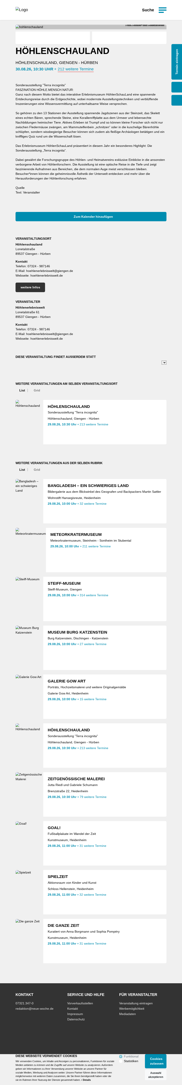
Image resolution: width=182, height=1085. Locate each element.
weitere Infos (30, 287)
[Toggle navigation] (162, 10)
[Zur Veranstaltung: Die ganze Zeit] (29, 941)
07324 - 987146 (39, 266)
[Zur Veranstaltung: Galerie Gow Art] (29, 696)
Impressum (75, 1013)
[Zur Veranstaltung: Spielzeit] (29, 892)
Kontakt (72, 1008)
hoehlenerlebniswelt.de (46, 275)
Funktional (131, 1056)
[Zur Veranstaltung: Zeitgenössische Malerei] (29, 794)
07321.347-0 (25, 1003)
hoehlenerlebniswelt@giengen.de (49, 271)
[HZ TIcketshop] (22, 10)
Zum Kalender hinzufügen (93, 216)
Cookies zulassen (157, 1061)
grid (37, 390)
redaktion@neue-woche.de (34, 1008)
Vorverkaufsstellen (80, 1003)
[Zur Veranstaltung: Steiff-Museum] (29, 599)
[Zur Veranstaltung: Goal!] (29, 843)
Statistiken (131, 1061)
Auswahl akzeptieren (155, 1075)
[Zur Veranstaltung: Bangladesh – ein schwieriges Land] (29, 501)
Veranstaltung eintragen (136, 1003)
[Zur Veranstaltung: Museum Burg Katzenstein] (29, 648)
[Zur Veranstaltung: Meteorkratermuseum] (31, 550)
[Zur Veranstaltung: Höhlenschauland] (29, 422)
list (22, 390)
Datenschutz (76, 1019)
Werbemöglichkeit (131, 1008)
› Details (86, 1080)
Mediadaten (127, 1013)
